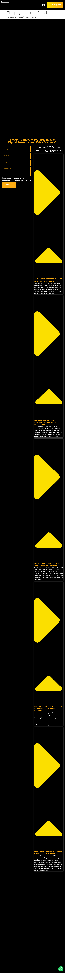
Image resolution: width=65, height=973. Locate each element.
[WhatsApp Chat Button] (60, 968)
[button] (43, 5)
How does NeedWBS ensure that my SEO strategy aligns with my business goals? (48, 422)
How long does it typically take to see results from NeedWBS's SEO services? (48, 709)
